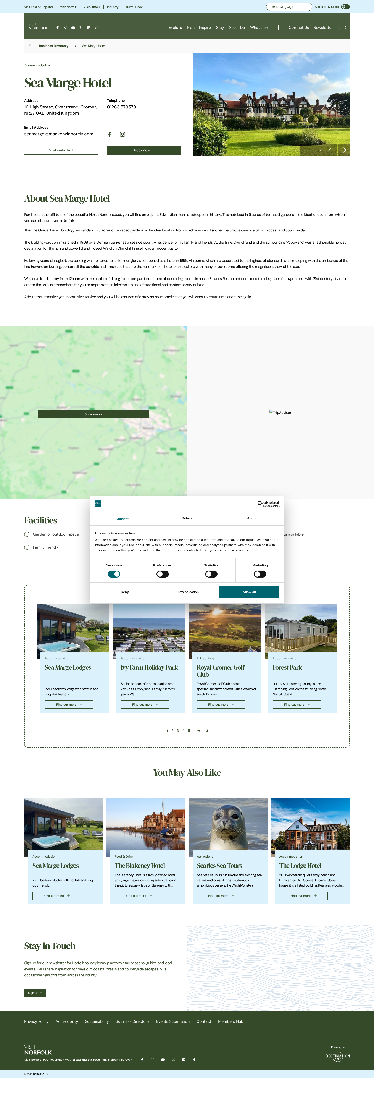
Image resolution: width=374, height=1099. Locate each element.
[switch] (162, 574)
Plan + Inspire (199, 27)
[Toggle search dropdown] (344, 27)
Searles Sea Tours (219, 865)
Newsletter (323, 27)
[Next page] (199, 730)
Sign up (33, 993)
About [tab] (252, 518)
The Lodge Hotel (300, 865)
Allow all (249, 592)
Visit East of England (38, 7)
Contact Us (299, 27)
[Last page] (207, 730)
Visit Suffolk (92, 7)
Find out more (66, 704)
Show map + (93, 414)
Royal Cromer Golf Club (220, 671)
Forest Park (287, 667)
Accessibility (67, 1021)
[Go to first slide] (344, 150)
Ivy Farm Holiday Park (149, 667)
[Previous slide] (331, 150)
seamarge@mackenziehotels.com (58, 133)
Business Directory (54, 46)
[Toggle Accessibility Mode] (345, 6)
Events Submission (173, 1021)
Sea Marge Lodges (68, 667)
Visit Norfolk (68, 7)
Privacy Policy (36, 1021)
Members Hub (230, 1021)
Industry (113, 7)
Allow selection (187, 592)
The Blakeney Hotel (140, 865)
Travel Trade (134, 7)
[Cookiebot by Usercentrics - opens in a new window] (261, 504)
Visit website (59, 150)
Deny (125, 592)
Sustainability (97, 1021)
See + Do (237, 27)
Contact (204, 1021)
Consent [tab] (122, 519)
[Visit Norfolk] (38, 26)
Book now (142, 150)
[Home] (31, 46)
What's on (259, 27)
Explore (175, 27)
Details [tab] (187, 518)
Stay (220, 27)
